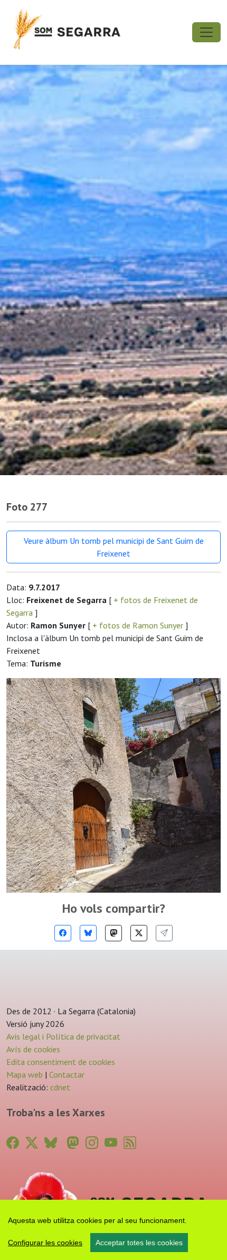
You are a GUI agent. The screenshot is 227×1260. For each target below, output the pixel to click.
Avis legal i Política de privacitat (63, 1036)
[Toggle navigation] (206, 32)
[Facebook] (62, 933)
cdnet (59, 1087)
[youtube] (111, 1143)
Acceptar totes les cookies (139, 1242)
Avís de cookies (33, 1049)
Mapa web (24, 1074)
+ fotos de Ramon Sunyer (137, 625)
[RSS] (130, 1143)
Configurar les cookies (45, 1242)
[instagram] (92, 1143)
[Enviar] (164, 933)
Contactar (66, 1074)
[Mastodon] (113, 933)
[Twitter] (138, 933)
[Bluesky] (88, 933)
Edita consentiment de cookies (60, 1062)
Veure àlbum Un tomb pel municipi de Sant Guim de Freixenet (114, 547)
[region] (113, 1230)
